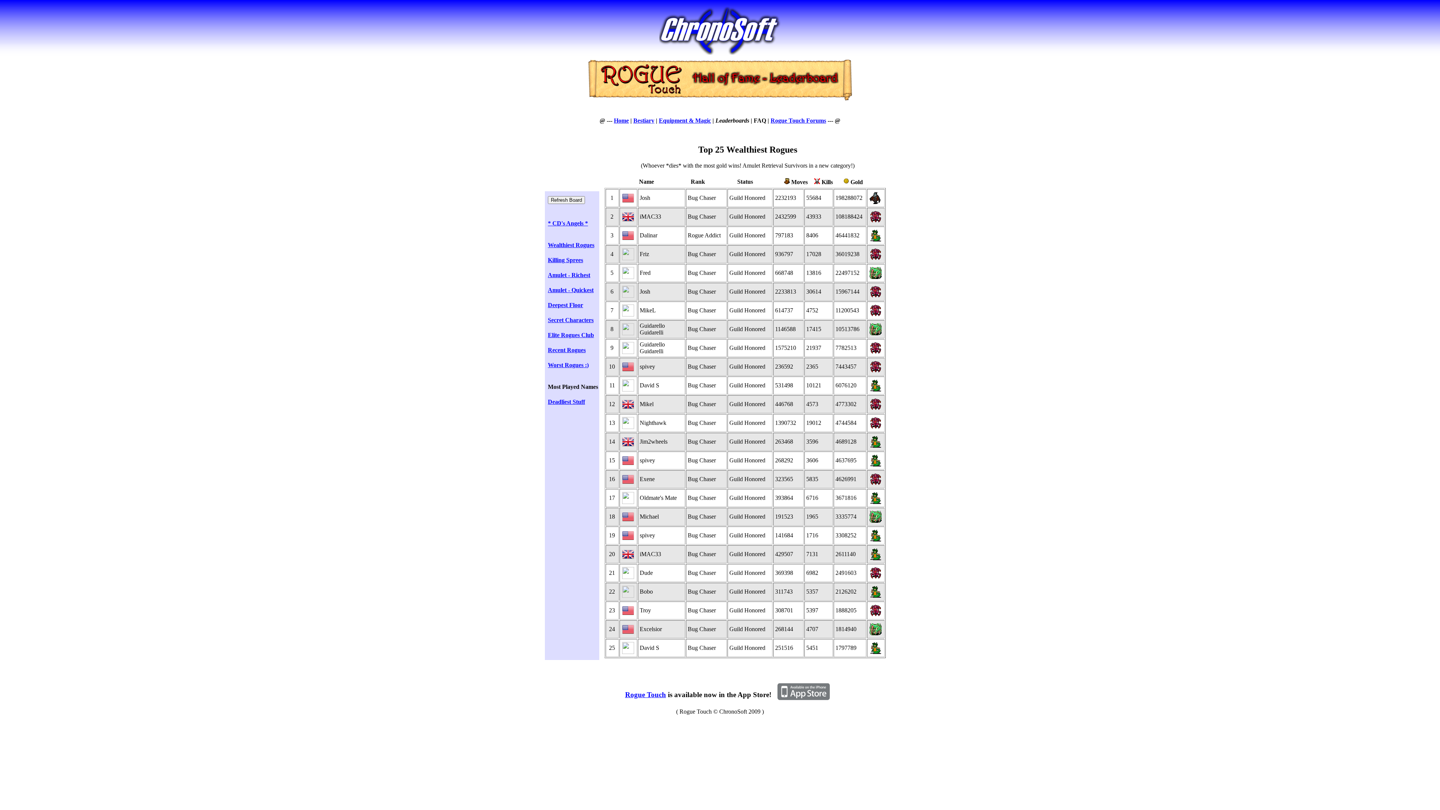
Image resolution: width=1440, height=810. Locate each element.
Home (621, 120)
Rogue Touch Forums (798, 120)
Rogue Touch (645, 695)
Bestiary (643, 120)
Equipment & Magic (685, 120)
